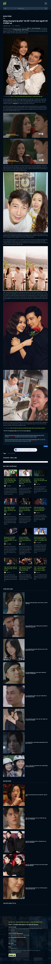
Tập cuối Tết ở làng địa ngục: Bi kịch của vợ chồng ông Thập (25, 568)
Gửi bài (45, 446)
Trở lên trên (40, 962)
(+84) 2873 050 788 (12, 941)
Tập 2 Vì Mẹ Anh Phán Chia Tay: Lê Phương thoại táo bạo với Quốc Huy (36, 888)
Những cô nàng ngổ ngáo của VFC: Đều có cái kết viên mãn (36, 603)
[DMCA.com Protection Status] (12, 955)
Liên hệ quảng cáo (36, 922)
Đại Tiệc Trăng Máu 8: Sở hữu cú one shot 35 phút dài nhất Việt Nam (37, 865)
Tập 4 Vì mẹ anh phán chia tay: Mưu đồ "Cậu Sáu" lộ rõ (36, 795)
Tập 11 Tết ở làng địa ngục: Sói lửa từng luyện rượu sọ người (40, 568)
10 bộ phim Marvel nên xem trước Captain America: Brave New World (25, 510)
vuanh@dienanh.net (12, 940)
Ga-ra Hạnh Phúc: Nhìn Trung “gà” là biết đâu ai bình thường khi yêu (36, 696)
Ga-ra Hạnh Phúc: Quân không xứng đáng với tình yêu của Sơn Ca (37, 743)
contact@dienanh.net (12, 948)
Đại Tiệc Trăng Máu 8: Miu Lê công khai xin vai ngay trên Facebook (36, 842)
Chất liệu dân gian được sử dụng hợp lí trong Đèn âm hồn (39, 509)
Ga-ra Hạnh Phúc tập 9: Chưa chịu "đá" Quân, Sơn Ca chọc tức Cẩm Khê (36, 719)
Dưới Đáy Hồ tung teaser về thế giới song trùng (40, 480)
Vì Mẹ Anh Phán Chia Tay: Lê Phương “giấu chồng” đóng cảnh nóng (10, 481)
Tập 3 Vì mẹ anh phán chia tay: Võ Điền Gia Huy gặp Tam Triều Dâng (36, 818)
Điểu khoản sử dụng (22, 922)
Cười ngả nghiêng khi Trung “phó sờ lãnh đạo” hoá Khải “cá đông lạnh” (36, 673)
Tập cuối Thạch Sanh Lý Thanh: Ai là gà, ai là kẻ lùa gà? (10, 568)
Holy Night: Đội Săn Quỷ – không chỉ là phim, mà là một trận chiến (10, 510)
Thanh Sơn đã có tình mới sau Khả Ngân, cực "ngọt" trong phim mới (40, 538)
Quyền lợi (11, 922)
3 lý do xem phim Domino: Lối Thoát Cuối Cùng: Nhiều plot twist (25, 539)
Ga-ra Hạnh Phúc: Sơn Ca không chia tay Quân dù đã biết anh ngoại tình (36, 626)
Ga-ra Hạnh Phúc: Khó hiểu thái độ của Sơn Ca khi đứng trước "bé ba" (36, 650)
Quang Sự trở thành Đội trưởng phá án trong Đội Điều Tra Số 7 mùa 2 (10, 539)
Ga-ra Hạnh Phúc (11, 453)
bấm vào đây (12, 437)
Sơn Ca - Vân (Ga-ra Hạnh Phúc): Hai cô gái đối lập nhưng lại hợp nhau (37, 766)
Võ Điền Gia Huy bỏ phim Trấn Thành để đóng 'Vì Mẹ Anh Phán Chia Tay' (25, 481)
